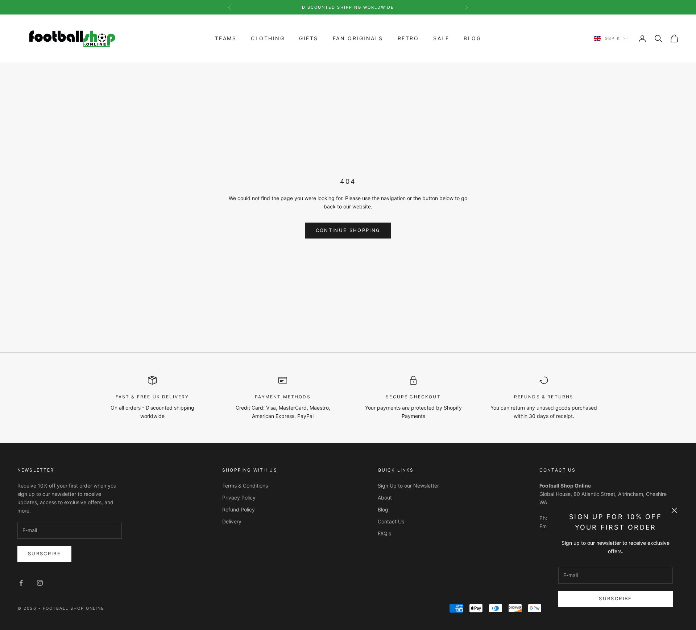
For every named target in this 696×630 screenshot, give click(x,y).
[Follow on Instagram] (40, 583)
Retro (408, 38)
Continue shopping (348, 230)
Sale (441, 38)
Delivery (231, 521)
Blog (472, 38)
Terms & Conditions (245, 485)
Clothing (268, 38)
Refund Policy (238, 509)
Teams (226, 38)
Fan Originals (358, 38)
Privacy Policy (239, 497)
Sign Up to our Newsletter (408, 485)
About (385, 497)
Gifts (308, 38)
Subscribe (615, 598)
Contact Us (391, 521)
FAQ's (384, 533)
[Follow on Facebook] (21, 583)
